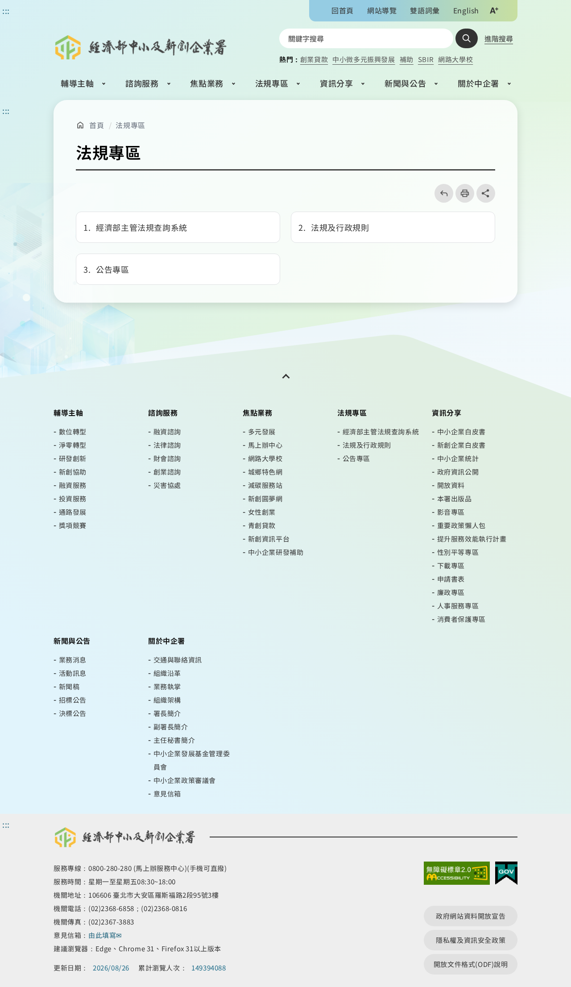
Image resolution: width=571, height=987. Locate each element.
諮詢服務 (141, 83)
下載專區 (451, 565)
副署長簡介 (170, 726)
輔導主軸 (77, 83)
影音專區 (451, 511)
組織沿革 (167, 673)
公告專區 (356, 458)
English (466, 10)
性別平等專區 (458, 552)
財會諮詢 (167, 458)
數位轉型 (73, 431)
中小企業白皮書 (461, 431)
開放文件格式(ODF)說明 (471, 964)
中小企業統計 (458, 458)
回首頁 (342, 10)
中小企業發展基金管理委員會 (191, 760)
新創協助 (73, 471)
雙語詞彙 (424, 10)
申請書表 (451, 578)
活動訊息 (73, 673)
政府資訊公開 (458, 471)
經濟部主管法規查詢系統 (381, 431)
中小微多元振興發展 (363, 59)
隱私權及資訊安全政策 (470, 940)
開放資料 (451, 485)
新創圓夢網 (265, 498)
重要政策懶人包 (461, 525)
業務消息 (73, 659)
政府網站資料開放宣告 (470, 915)
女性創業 (262, 511)
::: (6, 110)
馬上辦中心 (265, 445)
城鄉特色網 (265, 471)
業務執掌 (167, 686)
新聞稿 (69, 686)
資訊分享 (336, 83)
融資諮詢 (167, 431)
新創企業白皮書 (461, 445)
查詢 (466, 38)
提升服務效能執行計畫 (472, 538)
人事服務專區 (458, 605)
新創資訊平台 (269, 538)
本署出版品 (454, 498)
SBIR (426, 59)
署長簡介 (167, 713)
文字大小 (494, 10)
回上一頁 (441, 193)
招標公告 (73, 699)
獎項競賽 (73, 525)
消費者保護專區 (461, 619)
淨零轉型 (73, 445)
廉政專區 (451, 592)
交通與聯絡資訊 (177, 659)
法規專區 (271, 83)
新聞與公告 (405, 83)
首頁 (96, 125)
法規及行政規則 (367, 445)
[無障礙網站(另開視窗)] (457, 875)
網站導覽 (382, 10)
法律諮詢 (167, 445)
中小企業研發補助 (276, 552)
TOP (545, 927)
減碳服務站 (265, 485)
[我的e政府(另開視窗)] (506, 875)
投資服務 (73, 498)
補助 (407, 59)
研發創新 (73, 458)
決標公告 (73, 713)
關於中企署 (478, 83)
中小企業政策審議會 (184, 780)
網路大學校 (455, 59)
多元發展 (262, 431)
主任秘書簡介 (174, 740)
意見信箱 (167, 793)
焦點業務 (206, 83)
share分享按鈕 (485, 193)
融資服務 (73, 485)
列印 (462, 193)
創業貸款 (314, 59)
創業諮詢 (167, 471)
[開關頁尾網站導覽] (285, 376)
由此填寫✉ (106, 935)
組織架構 (167, 699)
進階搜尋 (498, 38)
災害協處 (167, 485)
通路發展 (73, 511)
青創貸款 (262, 525)
